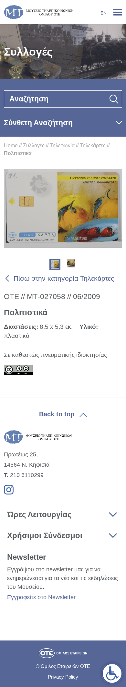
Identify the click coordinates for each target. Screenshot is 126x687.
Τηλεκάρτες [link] (93, 145)
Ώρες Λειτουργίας (39, 514)
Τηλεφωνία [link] (62, 145)
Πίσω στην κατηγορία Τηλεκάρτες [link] (64, 278)
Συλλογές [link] (34, 145)
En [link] (103, 13)
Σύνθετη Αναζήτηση (38, 123)
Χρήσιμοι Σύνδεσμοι (44, 535)
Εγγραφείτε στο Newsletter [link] (41, 597)
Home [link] (11, 145)
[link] (112, 673)
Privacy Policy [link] (63, 677)
